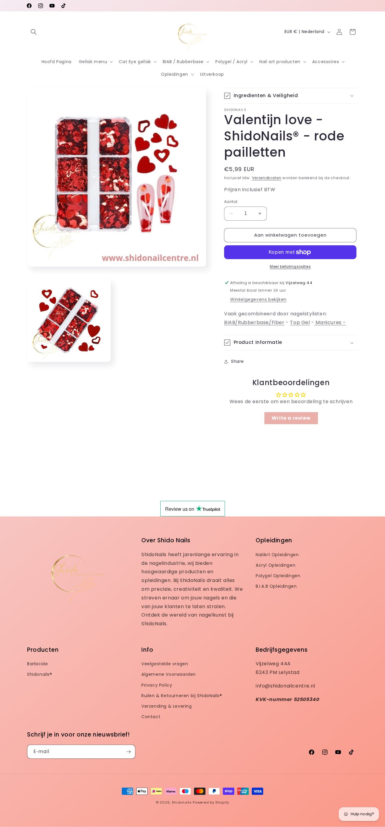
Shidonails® (39, 674)
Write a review (291, 418)
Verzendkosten (267, 177)
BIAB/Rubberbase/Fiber (254, 322)
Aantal (230, 201)
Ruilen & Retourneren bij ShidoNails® (181, 696)
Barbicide (37, 664)
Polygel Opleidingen (278, 576)
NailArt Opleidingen (277, 555)
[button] (33, 31)
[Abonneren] (128, 752)
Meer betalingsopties (290, 266)
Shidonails (182, 802)
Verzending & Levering (166, 706)
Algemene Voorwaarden (168, 674)
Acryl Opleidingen (275, 565)
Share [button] (237, 361)
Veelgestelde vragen (164, 664)
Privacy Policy (156, 685)
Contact (150, 717)
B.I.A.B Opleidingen (276, 586)
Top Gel (300, 322)
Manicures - (330, 322)
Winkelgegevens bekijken (258, 299)
